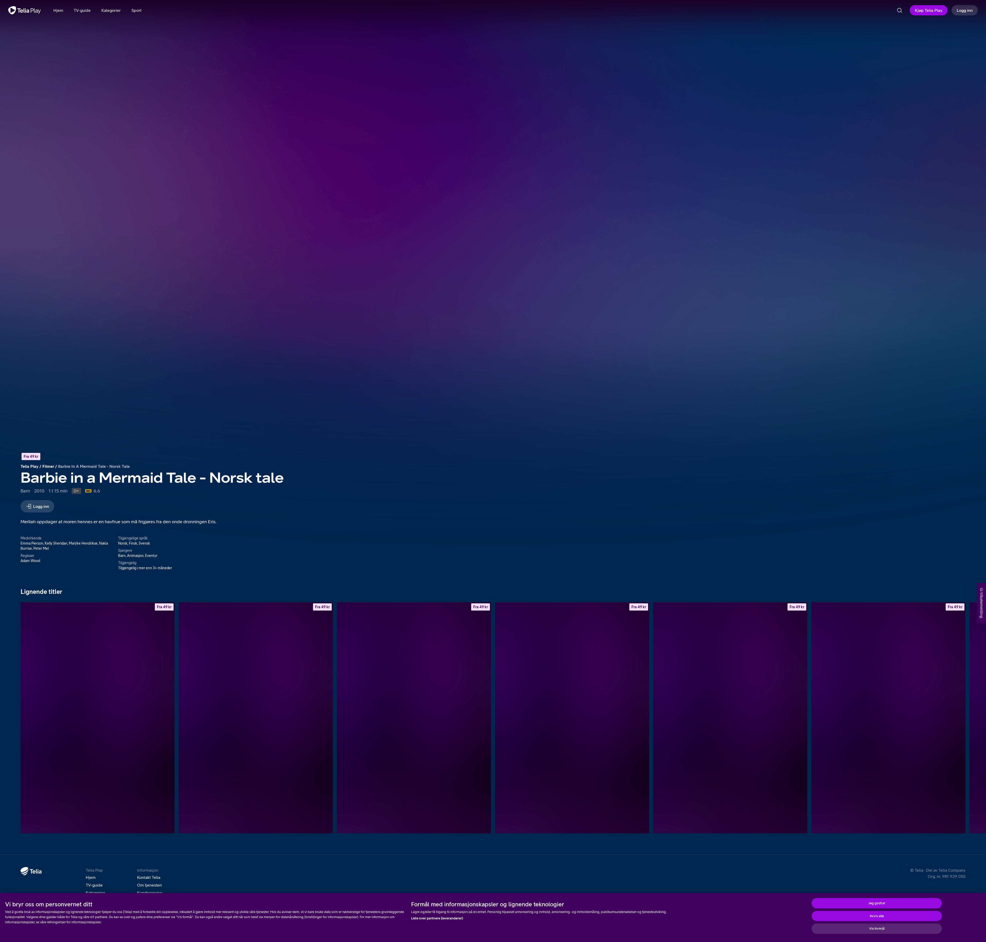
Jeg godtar (876, 903)
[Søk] (899, 10)
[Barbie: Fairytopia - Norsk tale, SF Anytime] (98, 717)
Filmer (48, 466)
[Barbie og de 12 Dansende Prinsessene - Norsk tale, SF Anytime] (888, 717)
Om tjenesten (149, 885)
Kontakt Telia (148, 877)
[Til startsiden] (24, 10)
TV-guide (94, 885)
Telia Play (30, 466)
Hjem (91, 877)
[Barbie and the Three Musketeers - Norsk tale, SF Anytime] (730, 717)
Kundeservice (149, 892)
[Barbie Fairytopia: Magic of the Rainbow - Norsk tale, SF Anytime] (572, 717)
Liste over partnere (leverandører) (437, 918)
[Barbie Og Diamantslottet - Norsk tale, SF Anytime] (256, 717)
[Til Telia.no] (31, 871)
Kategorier (95, 892)
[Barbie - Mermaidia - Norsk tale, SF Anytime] (414, 717)
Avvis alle (877, 916)
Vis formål (877, 928)
